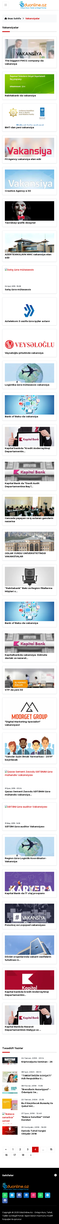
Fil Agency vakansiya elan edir (23, 159)
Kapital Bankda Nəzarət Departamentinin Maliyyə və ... (23, 1028)
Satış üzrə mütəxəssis (18, 289)
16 (6, 1155)
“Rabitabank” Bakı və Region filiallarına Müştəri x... (28, 590)
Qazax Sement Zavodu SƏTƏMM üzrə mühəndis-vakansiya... (27, 793)
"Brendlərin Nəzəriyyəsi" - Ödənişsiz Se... (36, 1091)
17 (15, 1155)
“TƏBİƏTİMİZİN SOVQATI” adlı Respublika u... (36, 1077)
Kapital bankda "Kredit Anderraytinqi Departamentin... (27, 450)
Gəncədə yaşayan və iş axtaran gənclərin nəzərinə (29, 520)
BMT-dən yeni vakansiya (19, 127)
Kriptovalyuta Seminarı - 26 (36, 1061)
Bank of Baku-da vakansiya (21, 416)
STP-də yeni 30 (14, 689)
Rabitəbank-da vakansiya (20, 95)
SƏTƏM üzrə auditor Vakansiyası (24, 826)
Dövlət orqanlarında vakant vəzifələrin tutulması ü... (28, 958)
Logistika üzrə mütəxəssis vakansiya (27, 384)
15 (51, 1149)
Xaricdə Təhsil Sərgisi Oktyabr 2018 (33, 1132)
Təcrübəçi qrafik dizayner (20, 222)
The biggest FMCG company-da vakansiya (24, 62)
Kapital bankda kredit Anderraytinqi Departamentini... (27, 993)
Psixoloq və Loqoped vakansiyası (25, 925)
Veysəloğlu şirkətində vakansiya (24, 352)
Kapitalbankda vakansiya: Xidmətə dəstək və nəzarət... (26, 656)
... (43, 1149)
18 (23, 1155)
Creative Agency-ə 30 (18, 190)
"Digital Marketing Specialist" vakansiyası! (22, 723)
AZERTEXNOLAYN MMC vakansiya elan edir (28, 256)
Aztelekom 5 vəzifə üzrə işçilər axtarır (27, 321)
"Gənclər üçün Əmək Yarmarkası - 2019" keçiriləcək (29, 758)
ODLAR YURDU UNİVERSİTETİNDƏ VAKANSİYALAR (25, 555)
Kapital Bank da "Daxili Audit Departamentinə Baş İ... (22, 485)
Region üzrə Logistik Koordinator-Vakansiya (25, 860)
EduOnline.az (26, 1212)
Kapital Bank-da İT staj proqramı (25, 893)
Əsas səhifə (14, 18)
